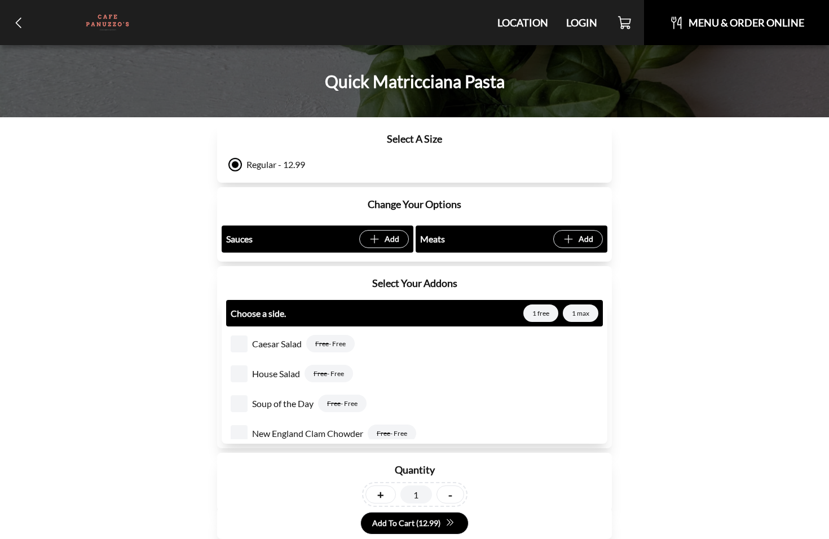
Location (522, 22)
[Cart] (625, 22)
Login (581, 22)
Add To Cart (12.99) (406, 523)
